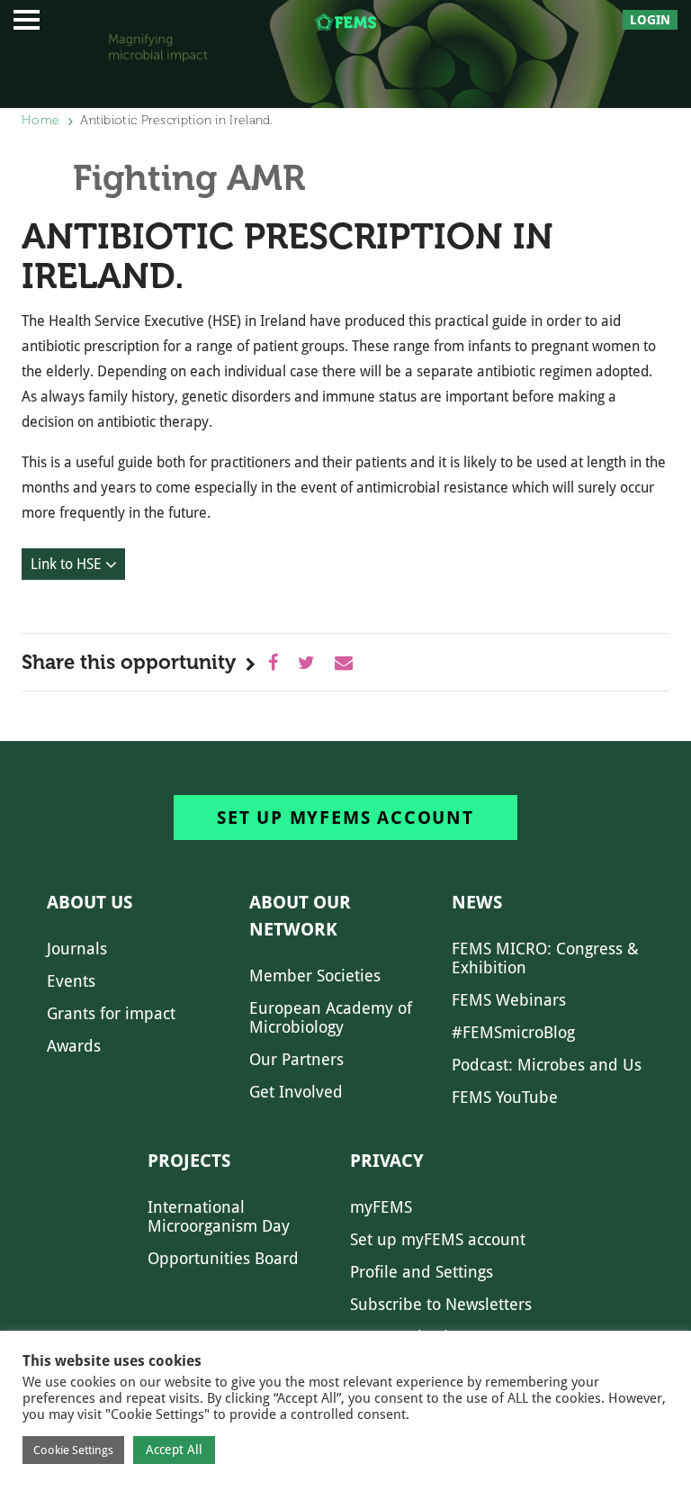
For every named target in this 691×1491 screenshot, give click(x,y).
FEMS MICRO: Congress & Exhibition (545, 958)
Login (650, 20)
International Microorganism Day (219, 1216)
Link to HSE (66, 564)
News (477, 902)
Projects (189, 1160)
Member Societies (315, 975)
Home (40, 120)
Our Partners (296, 1059)
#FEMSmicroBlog (513, 1032)
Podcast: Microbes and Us (547, 1064)
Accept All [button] (174, 1449)
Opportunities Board (223, 1258)
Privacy (387, 1160)
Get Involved (296, 1091)
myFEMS (381, 1206)
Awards (74, 1045)
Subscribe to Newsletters (441, 1304)
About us (89, 902)
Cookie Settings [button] (73, 1450)
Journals (77, 948)
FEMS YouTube (505, 1097)
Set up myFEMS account (345, 817)
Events (71, 980)
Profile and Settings (421, 1271)
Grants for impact (111, 1013)
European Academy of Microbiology (330, 1017)
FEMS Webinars (509, 999)
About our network (300, 915)
